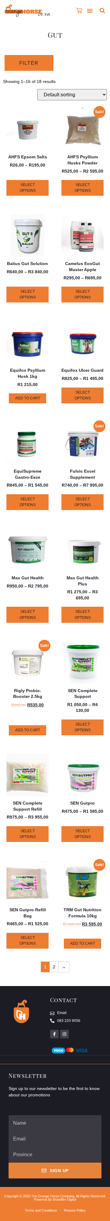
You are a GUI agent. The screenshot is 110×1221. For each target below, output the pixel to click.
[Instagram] (64, 1034)
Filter (29, 63)
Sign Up (59, 1170)
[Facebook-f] (54, 1034)
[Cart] (79, 10)
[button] (89, 10)
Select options (28, 188)
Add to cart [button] (27, 398)
